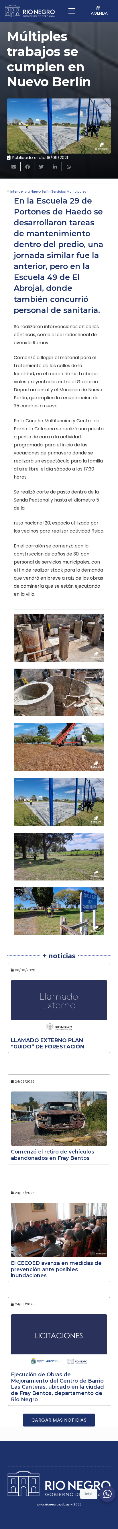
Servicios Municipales (68, 191)
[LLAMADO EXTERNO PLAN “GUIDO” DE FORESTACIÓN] (59, 1007)
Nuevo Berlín (40, 191)
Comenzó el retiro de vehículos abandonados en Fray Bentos (52, 1155)
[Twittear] (41, 166)
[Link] (30, 11)
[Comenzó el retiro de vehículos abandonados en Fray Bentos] (59, 1118)
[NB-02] (59, 638)
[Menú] (72, 11)
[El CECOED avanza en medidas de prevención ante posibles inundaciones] (59, 1230)
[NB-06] (59, 911)
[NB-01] (59, 693)
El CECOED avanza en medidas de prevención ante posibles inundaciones (56, 1269)
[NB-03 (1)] (59, 747)
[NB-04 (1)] (59, 802)
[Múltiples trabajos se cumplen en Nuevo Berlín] (59, 126)
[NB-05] (59, 857)
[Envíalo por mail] (14, 166)
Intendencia (20, 191)
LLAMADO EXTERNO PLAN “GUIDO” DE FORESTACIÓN (47, 1043)
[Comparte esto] (27, 166)
